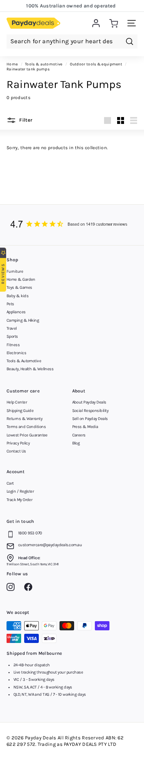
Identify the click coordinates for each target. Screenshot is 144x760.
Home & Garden (21, 279)
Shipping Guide (20, 410)
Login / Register (20, 491)
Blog (76, 443)
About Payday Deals (89, 402)
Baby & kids (17, 295)
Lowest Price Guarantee (27, 435)
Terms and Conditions (26, 426)
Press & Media (85, 426)
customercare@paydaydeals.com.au (50, 544)
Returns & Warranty (24, 418)
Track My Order (19, 499)
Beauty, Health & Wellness (30, 368)
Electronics (16, 352)
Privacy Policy (18, 443)
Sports (12, 336)
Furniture (15, 271)
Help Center (17, 402)
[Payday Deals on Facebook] (30, 588)
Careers (79, 435)
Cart (10, 483)
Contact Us (16, 451)
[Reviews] (72, 225)
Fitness (13, 344)
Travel (12, 328)
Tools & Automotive (24, 360)
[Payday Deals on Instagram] (12, 588)
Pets (10, 303)
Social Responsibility (90, 410)
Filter (25, 120)
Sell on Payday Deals (90, 418)
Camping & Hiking (23, 320)
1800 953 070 (30, 533)
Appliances (16, 311)
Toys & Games (19, 287)
